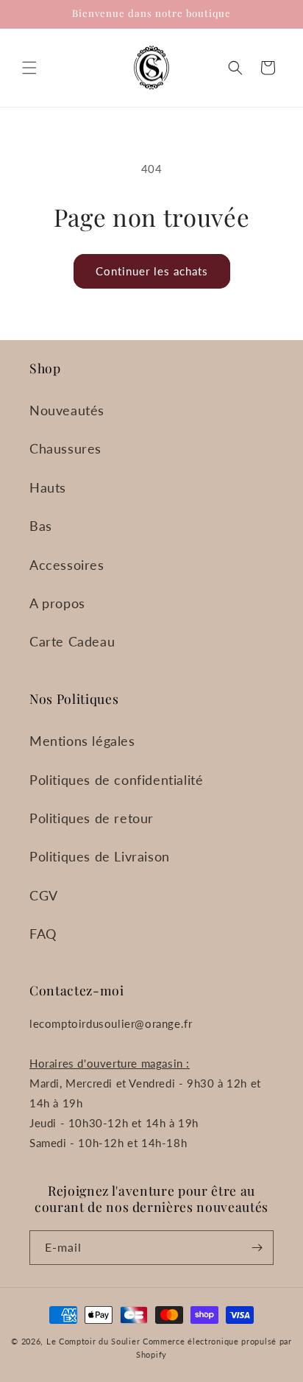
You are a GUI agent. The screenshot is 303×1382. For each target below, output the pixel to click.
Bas (40, 526)
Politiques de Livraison (99, 856)
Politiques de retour (91, 818)
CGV (43, 895)
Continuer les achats (152, 271)
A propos (57, 603)
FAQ (43, 934)
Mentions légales (82, 741)
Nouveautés (66, 410)
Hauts (47, 487)
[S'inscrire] (256, 1247)
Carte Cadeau (72, 641)
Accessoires (66, 565)
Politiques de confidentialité (116, 780)
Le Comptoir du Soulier (93, 1341)
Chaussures (65, 448)
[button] (29, 68)
